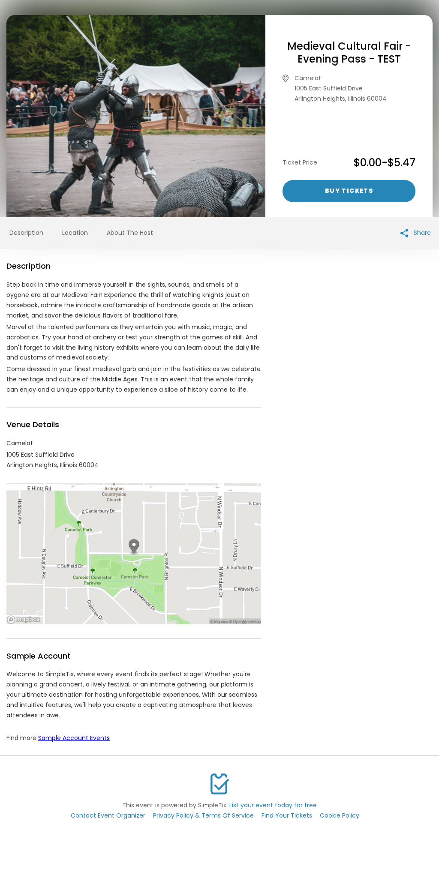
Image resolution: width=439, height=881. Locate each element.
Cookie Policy (339, 815)
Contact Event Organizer (108, 815)
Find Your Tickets (287, 815)
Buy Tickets (349, 190)
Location (75, 232)
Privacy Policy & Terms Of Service (203, 815)
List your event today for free (273, 805)
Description (26, 232)
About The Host (130, 232)
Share (421, 232)
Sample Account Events (74, 738)
